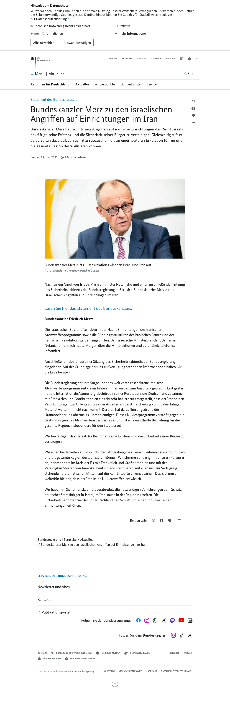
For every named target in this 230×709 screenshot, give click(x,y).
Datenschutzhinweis (163, 58)
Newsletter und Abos (54, 587)
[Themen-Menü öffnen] (69, 73)
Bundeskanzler (131, 84)
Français (127, 58)
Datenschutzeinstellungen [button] (176, 671)
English (113, 58)
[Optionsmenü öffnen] (193, 123)
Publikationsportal (55, 612)
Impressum (109, 671)
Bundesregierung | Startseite (57, 539)
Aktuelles (82, 84)
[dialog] (115, 25)
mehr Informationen (48, 33)
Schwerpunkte (105, 84)
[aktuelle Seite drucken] (193, 115)
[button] (197, 59)
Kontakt (141, 58)
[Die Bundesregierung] (40, 62)
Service (153, 84)
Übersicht (151, 671)
